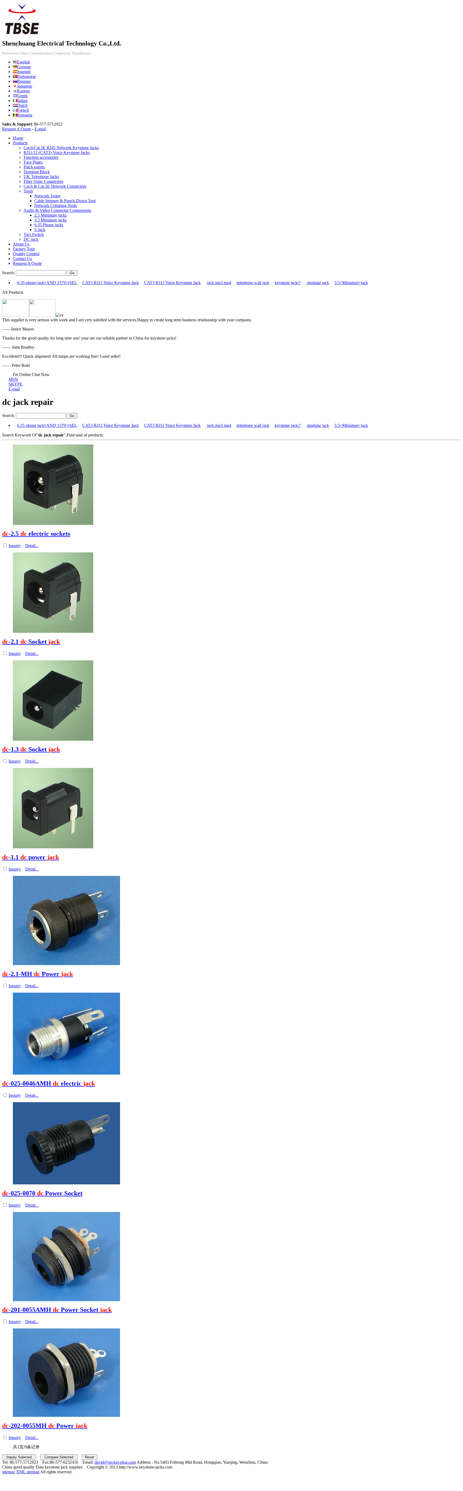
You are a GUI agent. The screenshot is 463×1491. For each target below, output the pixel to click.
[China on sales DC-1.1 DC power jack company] (53, 847)
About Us (21, 244)
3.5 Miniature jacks (50, 220)
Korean (23, 91)
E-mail (40, 129)
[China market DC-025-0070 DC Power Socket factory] (66, 1183)
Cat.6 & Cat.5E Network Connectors (55, 186)
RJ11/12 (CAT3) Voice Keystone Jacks (57, 152)
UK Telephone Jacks (41, 176)
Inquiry (15, 545)
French (23, 110)
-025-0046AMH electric (48, 1083)
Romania (24, 115)
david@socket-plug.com (115, 1462)
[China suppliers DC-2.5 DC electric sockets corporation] (53, 523)
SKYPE (16, 384)
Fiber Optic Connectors (43, 181)
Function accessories (41, 157)
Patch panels (34, 167)
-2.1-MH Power (37, 973)
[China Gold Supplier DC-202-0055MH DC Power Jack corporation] (66, 1415)
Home (18, 138)
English (23, 62)
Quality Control (26, 253)
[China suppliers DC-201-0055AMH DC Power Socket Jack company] (66, 1299)
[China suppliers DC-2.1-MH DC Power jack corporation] (66, 963)
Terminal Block (37, 172)
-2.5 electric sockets (36, 533)
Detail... (32, 545)
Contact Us (22, 258)
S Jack (39, 229)
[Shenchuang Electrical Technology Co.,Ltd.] (22, 34)
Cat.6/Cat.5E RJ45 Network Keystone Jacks (61, 147)
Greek (22, 95)
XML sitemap (27, 1472)
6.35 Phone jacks (48, 225)
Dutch (22, 105)
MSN (13, 379)
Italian (22, 100)
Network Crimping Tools (55, 205)
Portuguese (26, 76)
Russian (24, 81)
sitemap (8, 1472)
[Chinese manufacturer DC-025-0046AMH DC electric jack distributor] (66, 1073)
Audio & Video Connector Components (57, 210)
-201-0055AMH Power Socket (57, 1309)
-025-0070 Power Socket (42, 1193)
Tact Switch (34, 234)
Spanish (24, 71)
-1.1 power (30, 857)
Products (20, 143)
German (24, 67)
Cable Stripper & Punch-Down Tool (65, 200)
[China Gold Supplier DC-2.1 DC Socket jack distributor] (53, 631)
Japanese (24, 86)
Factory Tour (24, 249)
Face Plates (33, 162)
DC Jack (31, 239)
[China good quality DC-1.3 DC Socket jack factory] (53, 739)
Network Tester (47, 196)
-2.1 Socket (31, 641)
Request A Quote (16, 129)
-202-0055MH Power (44, 1425)
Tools (28, 191)
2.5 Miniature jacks (50, 215)
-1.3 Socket (31, 749)
